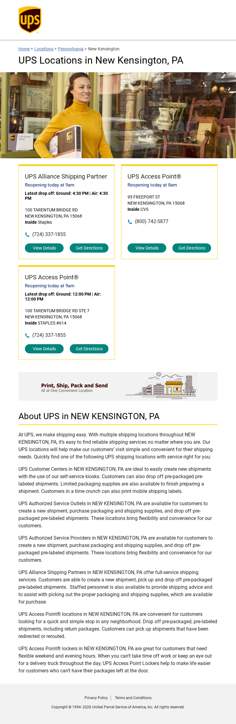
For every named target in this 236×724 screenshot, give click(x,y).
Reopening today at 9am (49, 185)
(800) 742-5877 (151, 221)
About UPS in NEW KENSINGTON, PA (88, 416)
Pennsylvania (71, 48)
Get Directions (89, 248)
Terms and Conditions (133, 698)
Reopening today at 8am (152, 185)
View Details (44, 248)
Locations (43, 48)
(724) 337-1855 (49, 234)
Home (24, 48)
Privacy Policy (96, 698)
